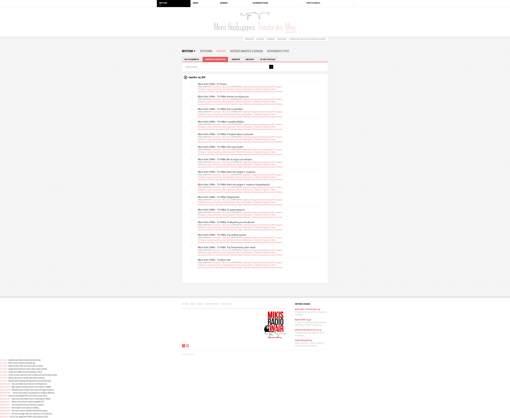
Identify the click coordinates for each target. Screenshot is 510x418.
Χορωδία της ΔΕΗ (223, 91)
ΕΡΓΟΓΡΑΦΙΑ (206, 51)
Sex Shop (3, 359)
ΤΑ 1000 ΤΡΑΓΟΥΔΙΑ (267, 59)
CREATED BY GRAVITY (188, 354)
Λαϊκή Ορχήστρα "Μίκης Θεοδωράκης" (237, 89)
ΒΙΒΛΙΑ (195, 2)
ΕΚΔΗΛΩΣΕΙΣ (260, 39)
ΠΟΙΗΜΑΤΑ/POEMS (260, 2)
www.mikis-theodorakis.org (307, 309)
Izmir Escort (4, 416)
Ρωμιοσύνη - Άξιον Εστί (221, 86)
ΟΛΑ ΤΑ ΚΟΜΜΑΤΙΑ (191, 59)
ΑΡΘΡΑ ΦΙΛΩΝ (281, 39)
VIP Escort (3, 395)
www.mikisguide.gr (303, 340)
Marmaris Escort (5, 392)
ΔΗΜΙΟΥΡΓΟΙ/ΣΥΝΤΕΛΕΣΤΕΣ (215, 59)
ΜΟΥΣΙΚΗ (163, 2)
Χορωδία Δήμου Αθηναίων (241, 91)
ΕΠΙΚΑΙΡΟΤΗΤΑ (249, 39)
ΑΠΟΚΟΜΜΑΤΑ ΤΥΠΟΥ (278, 51)
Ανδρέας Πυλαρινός (262, 89)
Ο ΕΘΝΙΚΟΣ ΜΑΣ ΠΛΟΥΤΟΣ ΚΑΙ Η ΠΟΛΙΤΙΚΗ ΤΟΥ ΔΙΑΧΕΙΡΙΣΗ (307, 39)
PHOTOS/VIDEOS (313, 2)
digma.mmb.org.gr (303, 319)
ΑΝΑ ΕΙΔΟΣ (250, 59)
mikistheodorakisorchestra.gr (308, 329)
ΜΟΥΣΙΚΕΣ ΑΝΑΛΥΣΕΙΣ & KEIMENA (246, 51)
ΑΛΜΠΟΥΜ (236, 59)
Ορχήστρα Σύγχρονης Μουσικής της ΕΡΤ (259, 86)
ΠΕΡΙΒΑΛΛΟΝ (271, 39)
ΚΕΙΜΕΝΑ (224, 2)
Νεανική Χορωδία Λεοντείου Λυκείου (268, 91)
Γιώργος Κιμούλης (214, 89)
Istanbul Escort (5, 383)
